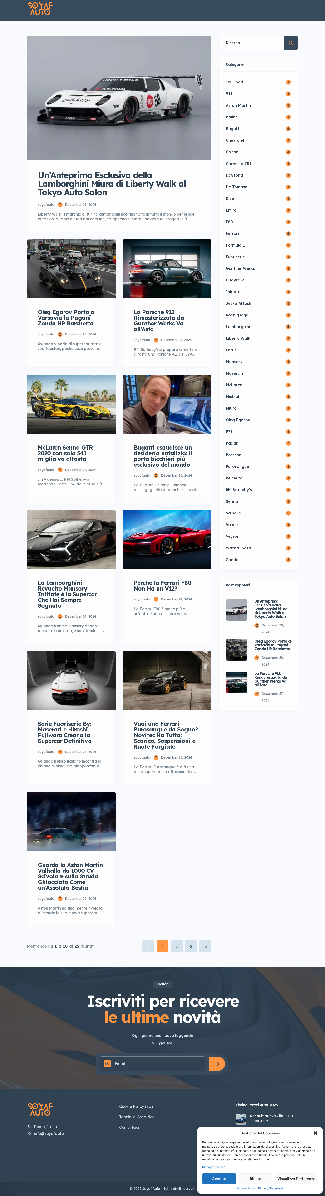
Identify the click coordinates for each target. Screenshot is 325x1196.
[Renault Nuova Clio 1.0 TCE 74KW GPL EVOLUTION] (241, 1119)
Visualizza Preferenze (296, 1179)
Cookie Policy (246, 1188)
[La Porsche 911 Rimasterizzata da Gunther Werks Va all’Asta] (236, 682)
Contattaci (129, 1127)
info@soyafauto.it (50, 1133)
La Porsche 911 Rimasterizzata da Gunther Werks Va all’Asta (270, 679)
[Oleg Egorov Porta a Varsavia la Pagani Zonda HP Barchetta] (236, 650)
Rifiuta (255, 1179)
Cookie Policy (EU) (136, 1106)
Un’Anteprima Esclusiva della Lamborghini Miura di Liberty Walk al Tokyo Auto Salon (270, 608)
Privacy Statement (270, 1188)
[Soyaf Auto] (40, 8)
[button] (315, 1133)
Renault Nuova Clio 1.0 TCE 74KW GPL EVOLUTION (273, 1116)
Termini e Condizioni (137, 1116)
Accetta (219, 1179)
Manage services (213, 1167)
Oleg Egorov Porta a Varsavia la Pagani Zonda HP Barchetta (272, 645)
